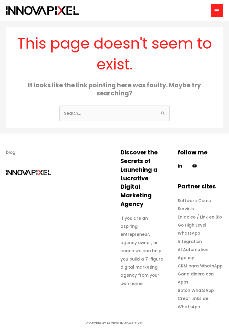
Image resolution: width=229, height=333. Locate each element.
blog (11, 152)
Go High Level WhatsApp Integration (192, 233)
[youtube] (195, 166)
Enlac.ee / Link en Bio (200, 217)
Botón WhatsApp (196, 290)
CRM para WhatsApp (200, 266)
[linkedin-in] (184, 166)
